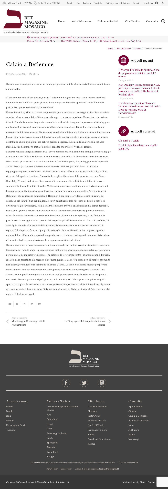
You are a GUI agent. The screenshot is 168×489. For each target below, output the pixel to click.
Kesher (91, 443)
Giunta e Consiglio (138, 415)
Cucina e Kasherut (97, 406)
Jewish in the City (97, 420)
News (131, 425)
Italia (8, 415)
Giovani (132, 411)
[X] (163, 3)
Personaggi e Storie (16, 425)
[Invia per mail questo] (10, 303)
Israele (9, 411)
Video (91, 434)
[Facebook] (157, 3)
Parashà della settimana (100, 439)
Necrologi (133, 439)
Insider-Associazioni (138, 420)
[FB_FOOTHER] (66, 383)
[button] (94, 21)
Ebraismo (92, 411)
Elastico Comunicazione (151, 482)
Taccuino (11, 429)
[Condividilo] (17, 303)
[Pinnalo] (39, 303)
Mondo (36, 74)
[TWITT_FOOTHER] (84, 383)
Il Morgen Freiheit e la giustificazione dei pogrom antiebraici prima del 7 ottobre (138, 73)
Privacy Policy (52, 468)
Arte (49, 414)
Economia (52, 419)
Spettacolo (52, 442)
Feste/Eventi (94, 415)
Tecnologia (52, 451)
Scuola (131, 434)
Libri (49, 428)
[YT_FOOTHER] (102, 383)
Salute (50, 437)
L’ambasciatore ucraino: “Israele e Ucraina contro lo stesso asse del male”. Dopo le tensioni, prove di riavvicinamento (139, 107)
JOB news (133, 429)
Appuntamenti (135, 406)
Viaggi (50, 456)
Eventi (9, 406)
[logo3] (25, 21)
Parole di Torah (95, 425)
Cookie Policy (66, 468)
